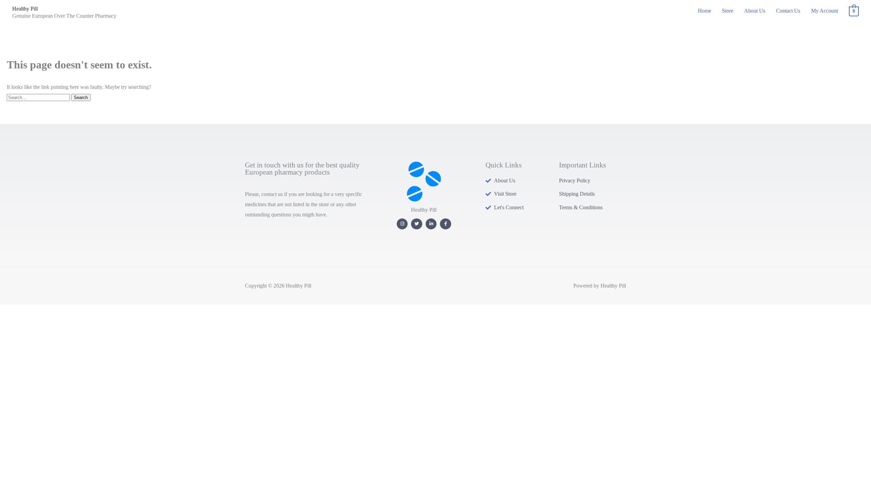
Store (727, 11)
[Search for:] (39, 97)
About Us (754, 11)
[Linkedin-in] (431, 224)
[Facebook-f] (445, 224)
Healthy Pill (25, 9)
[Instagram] (402, 224)
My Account (824, 11)
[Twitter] (416, 224)
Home (704, 11)
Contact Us (788, 11)
